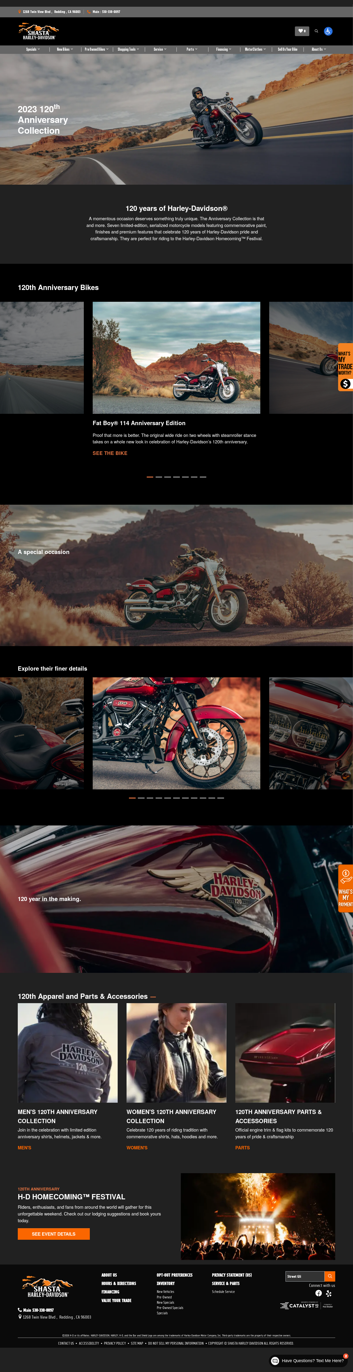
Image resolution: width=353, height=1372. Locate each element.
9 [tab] (203, 798)
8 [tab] (194, 798)
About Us (109, 1275)
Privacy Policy (115, 1342)
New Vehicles (165, 1291)
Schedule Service (223, 1291)
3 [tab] (167, 477)
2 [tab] (159, 477)
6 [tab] (194, 477)
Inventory (166, 1283)
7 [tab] (203, 477)
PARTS (242, 1147)
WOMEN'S (137, 1147)
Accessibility (89, 1342)
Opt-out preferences (175, 1275)
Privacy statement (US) (232, 1275)
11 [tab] (220, 798)
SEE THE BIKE (110, 452)
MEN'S (24, 1147)
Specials (162, 1312)
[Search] (330, 1276)
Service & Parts (226, 1283)
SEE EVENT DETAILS (53, 1234)
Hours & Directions (119, 1283)
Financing (110, 1292)
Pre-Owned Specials (170, 1307)
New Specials (165, 1301)
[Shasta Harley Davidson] (39, 31)
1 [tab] (150, 477)
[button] (316, 31)
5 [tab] (185, 477)
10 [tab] (211, 798)
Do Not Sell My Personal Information (176, 1342)
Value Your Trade (116, 1300)
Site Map (137, 1342)
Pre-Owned (164, 1296)
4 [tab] (176, 477)
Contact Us (66, 1342)
